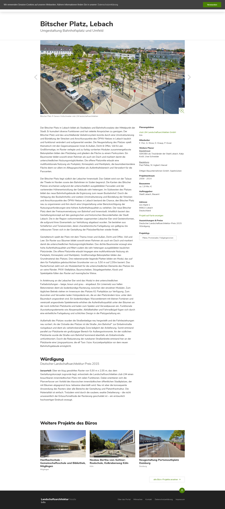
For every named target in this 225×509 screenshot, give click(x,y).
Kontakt (148, 499)
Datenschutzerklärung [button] (108, 5)
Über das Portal (124, 499)
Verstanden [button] (212, 5)
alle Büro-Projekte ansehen (166, 479)
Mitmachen (137, 499)
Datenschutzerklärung (164, 499)
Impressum (180, 499)
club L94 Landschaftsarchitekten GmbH (157, 132)
